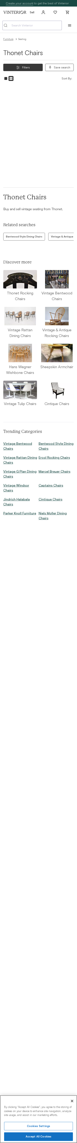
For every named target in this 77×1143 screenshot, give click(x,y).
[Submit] (7, 25)
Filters (26, 67)
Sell (32, 12)
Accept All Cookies (38, 1136)
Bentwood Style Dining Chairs (24, 236)
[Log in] (43, 12)
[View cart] (67, 12)
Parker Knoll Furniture (19, 513)
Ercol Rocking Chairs (54, 457)
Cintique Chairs (50, 499)
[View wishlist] (55, 12)
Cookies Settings (38, 1126)
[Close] (72, 1101)
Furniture (8, 39)
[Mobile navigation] (70, 25)
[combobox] (32, 25)
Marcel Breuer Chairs (54, 471)
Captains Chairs (51, 485)
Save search (62, 67)
